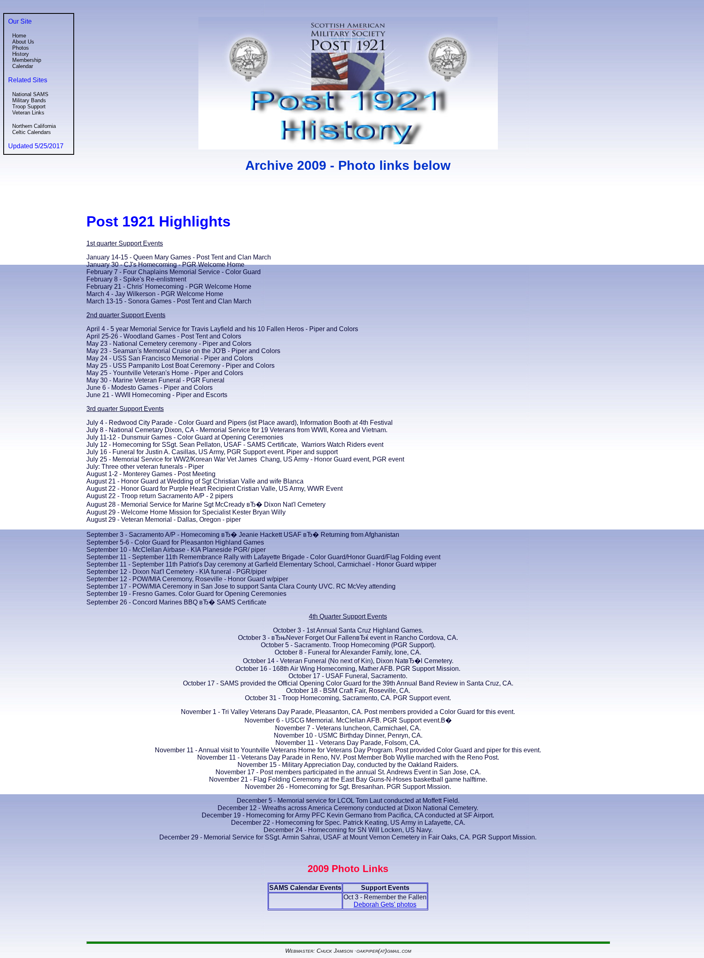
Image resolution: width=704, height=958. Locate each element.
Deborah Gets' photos (385, 904)
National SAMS (30, 94)
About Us (23, 42)
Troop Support (29, 106)
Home (19, 36)
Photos (20, 48)
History (20, 54)
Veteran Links (28, 113)
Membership (26, 60)
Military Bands (29, 100)
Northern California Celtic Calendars (34, 129)
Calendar (22, 66)
